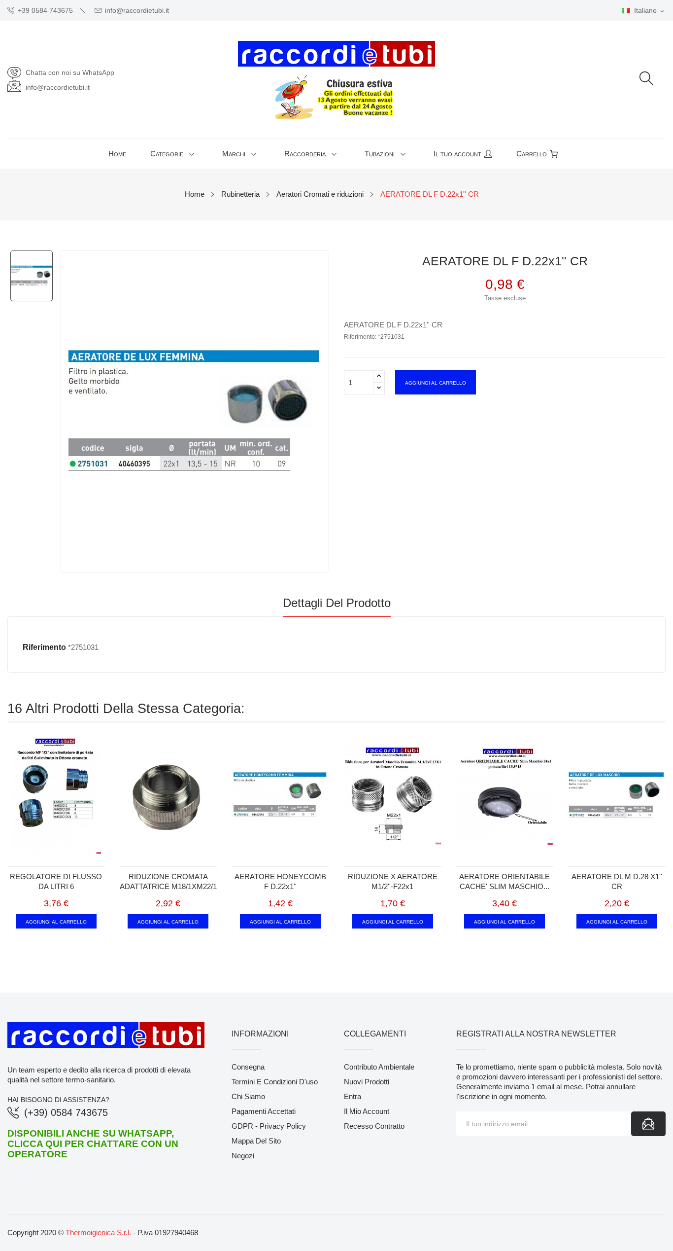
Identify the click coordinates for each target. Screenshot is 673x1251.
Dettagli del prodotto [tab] (337, 603)
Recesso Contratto (374, 1126)
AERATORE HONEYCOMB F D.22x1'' (280, 881)
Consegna (248, 1067)
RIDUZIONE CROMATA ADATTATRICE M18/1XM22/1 (168, 881)
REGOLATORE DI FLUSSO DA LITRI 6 (56, 881)
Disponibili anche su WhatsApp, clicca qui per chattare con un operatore (92, 1143)
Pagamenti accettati (264, 1111)
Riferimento (44, 647)
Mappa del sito (256, 1141)
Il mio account (366, 1111)
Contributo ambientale (379, 1067)
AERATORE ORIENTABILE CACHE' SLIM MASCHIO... (504, 881)
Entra (352, 1096)
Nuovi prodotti (366, 1081)
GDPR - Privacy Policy (269, 1126)
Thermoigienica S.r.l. (98, 1232)
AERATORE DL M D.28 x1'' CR (617, 881)
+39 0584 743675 (45, 10)
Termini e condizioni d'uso (275, 1081)
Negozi (243, 1155)
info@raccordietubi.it (137, 10)
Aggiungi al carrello (435, 382)
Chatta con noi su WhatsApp (70, 72)
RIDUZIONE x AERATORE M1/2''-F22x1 (392, 881)
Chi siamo (248, 1096)
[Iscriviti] (648, 1123)
